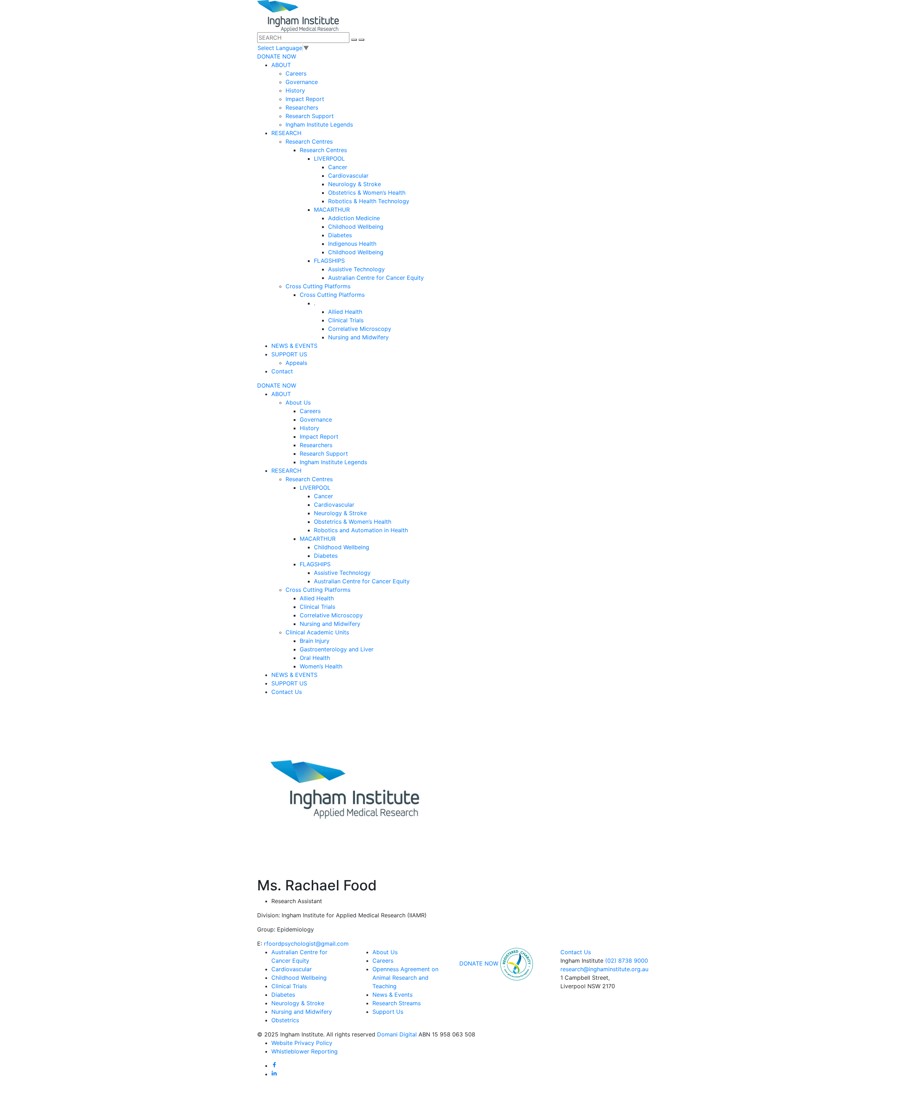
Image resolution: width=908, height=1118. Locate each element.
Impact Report (305, 98)
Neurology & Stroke (354, 184)
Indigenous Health (352, 243)
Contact (282, 371)
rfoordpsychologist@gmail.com (306, 943)
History (295, 90)
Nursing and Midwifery (358, 337)
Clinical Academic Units (317, 632)
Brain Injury (315, 640)
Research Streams (396, 1003)
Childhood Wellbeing (355, 226)
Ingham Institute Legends (319, 124)
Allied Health (345, 311)
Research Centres (309, 141)
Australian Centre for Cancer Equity (376, 277)
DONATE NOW (276, 56)
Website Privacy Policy (301, 1042)
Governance (302, 81)
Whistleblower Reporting (304, 1051)
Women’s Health (321, 666)
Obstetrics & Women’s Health (366, 192)
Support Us (387, 1011)
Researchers (302, 107)
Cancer (337, 167)
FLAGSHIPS (329, 260)
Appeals (296, 362)
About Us (298, 402)
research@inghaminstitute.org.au (604, 969)
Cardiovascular (348, 175)
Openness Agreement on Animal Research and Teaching (405, 978)
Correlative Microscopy (359, 328)
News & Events (392, 994)
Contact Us (286, 691)
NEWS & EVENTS (294, 345)
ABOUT (281, 64)
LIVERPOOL (329, 158)
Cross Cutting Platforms (318, 286)
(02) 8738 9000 (626, 960)
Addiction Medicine (354, 218)
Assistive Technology (356, 269)
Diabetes (340, 235)
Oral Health (315, 657)
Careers (296, 73)
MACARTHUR (332, 209)
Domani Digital (397, 1034)
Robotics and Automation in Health (361, 530)
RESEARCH (286, 133)
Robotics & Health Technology (368, 201)
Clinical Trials (346, 320)
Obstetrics (285, 1020)
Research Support (310, 115)
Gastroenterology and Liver (336, 649)
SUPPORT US (289, 354)
